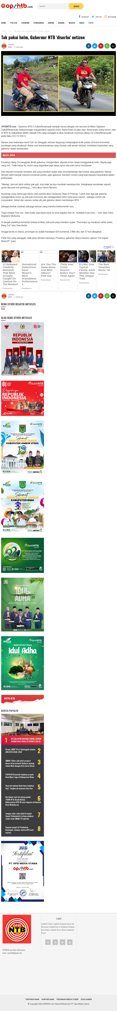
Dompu (71, 926)
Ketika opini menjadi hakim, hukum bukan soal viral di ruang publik (26, 740)
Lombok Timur (47, 923)
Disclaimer (86, 999)
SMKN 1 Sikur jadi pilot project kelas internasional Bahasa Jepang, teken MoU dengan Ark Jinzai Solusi (20, 763)
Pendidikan (39, 22)
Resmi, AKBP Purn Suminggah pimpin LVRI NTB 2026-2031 (20, 750)
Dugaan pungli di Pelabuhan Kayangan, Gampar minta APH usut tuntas (19, 830)
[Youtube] (69, 942)
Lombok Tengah (59, 923)
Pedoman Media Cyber (67, 999)
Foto (91, 22)
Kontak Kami (48, 999)
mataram (70, 923)
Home (3, 22)
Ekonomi (25, 22)
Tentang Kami (32, 999)
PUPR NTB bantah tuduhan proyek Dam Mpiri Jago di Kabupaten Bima (19, 775)
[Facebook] (48, 942)
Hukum (51, 22)
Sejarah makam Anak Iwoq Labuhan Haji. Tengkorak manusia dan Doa (19, 787)
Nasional (44, 926)
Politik (13, 22)
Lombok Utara (55, 929)
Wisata (72, 22)
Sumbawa (64, 926)
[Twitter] (62, 942)
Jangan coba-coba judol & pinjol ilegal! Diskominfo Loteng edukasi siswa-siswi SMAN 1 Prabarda (19, 816)
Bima (64, 929)
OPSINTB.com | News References (56, 1004)
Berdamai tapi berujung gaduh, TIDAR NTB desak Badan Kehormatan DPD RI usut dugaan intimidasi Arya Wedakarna (23, 801)
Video (81, 22)
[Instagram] (55, 942)
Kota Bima (45, 929)
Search (76, 6)
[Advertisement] (62, 971)
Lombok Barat (54, 926)
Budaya (61, 22)
